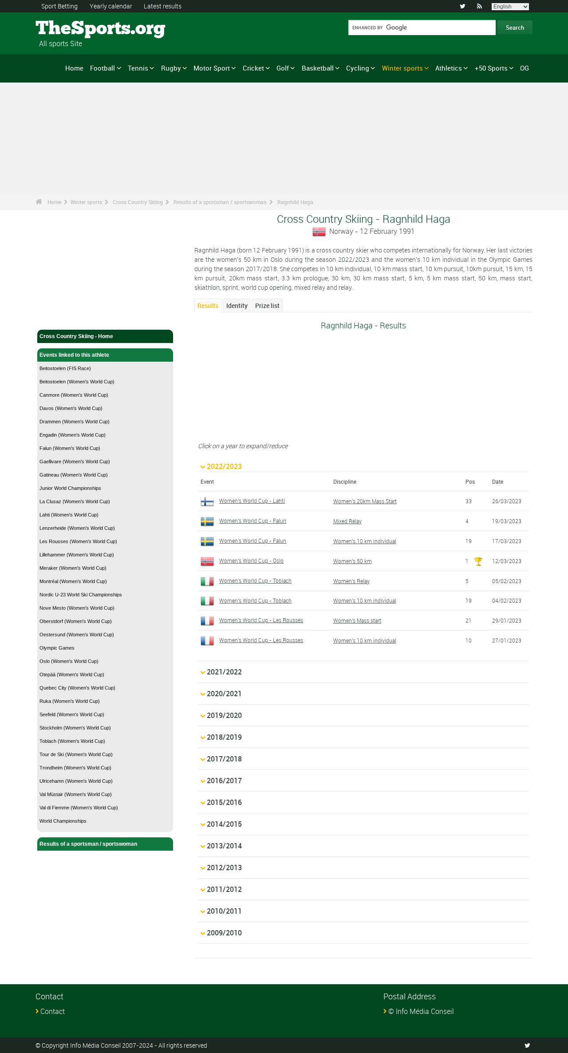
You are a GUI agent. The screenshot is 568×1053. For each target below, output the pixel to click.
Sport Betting (59, 6)
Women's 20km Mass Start (365, 501)
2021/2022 (224, 672)
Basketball (318, 67)
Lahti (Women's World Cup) (69, 514)
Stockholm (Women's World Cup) (75, 727)
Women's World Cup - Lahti (252, 500)
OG (524, 67)
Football (102, 67)
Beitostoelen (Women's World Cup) (76, 381)
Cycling (357, 67)
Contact (52, 1011)
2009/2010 (224, 933)
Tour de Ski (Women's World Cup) (76, 754)
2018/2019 (224, 737)
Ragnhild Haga (295, 201)
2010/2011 (224, 911)
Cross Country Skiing (138, 201)
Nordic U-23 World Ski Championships (80, 594)
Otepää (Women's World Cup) (71, 674)
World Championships (63, 821)
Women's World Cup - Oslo (251, 560)
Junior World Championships (70, 488)
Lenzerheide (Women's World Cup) (77, 528)
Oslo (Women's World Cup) (69, 661)
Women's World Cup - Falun (252, 520)
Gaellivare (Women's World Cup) (74, 461)
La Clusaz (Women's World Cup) (74, 501)
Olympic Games (57, 648)
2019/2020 (224, 715)
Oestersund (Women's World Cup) (76, 634)
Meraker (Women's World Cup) (72, 568)
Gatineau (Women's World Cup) (73, 474)
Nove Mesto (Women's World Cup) (76, 608)
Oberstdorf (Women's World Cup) (75, 621)
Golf (282, 67)
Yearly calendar (111, 6)
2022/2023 (224, 466)
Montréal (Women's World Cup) (73, 581)
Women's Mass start (357, 620)
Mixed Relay (347, 521)
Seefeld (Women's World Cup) (71, 714)
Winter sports (402, 67)
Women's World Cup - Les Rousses (261, 619)
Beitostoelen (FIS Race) (65, 368)
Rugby (171, 67)
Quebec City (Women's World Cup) (77, 687)
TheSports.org (69, 29)
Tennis (138, 67)
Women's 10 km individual (364, 540)
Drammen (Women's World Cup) (74, 421)
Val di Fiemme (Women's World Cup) (78, 807)
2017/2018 (224, 759)
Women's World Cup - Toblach (255, 580)
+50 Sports (491, 67)
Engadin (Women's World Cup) (72, 435)
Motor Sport (211, 67)
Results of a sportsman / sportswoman (220, 201)
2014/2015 (224, 824)
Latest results (162, 6)
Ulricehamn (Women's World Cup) (76, 781)
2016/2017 (224, 780)
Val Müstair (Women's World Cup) (75, 794)
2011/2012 (224, 889)
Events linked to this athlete (74, 355)
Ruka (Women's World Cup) (69, 701)
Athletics (448, 67)
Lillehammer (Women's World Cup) (76, 554)
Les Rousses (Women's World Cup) (78, 541)
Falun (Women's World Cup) (69, 448)
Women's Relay (351, 580)
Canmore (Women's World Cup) (73, 395)
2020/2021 (224, 693)
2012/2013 (224, 867)
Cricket (253, 67)
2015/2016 (224, 802)
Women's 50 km (352, 560)
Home (74, 67)
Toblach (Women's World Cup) (72, 741)
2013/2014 (224, 846)
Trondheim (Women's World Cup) (75, 767)
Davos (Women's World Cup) (71, 408)
